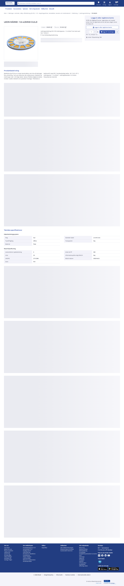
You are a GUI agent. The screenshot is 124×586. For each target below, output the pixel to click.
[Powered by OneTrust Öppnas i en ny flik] (82, 119)
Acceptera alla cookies (81, 114)
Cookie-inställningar (45, 107)
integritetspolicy (64, 86)
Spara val (43, 114)
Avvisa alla (68, 114)
